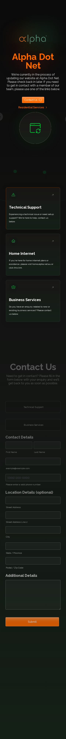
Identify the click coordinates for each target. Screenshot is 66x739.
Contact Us (30, 99)
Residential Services (31, 107)
